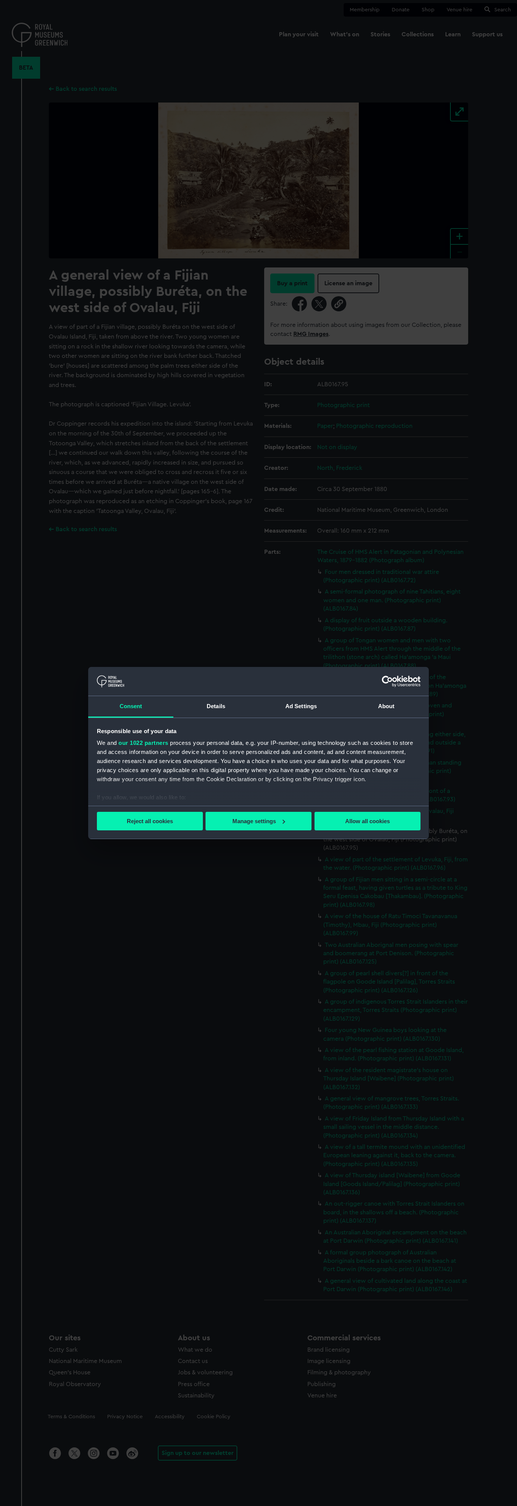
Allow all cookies (367, 821)
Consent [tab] (131, 706)
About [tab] (386, 706)
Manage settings (254, 821)
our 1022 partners (143, 743)
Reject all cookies (150, 821)
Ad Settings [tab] (301, 706)
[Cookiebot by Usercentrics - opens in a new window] (387, 681)
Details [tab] (216, 706)
